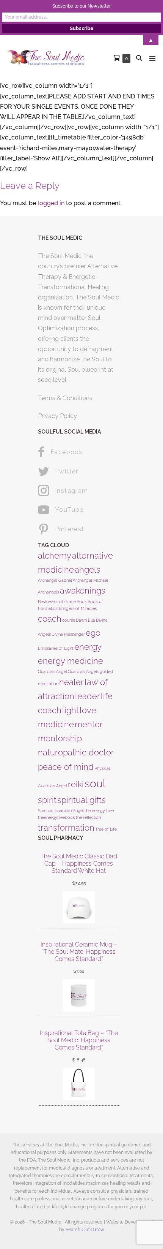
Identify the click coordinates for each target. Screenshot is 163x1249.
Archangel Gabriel (55, 580)
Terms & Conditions (65, 398)
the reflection (88, 817)
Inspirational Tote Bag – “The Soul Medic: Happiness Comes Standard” (79, 1040)
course (68, 620)
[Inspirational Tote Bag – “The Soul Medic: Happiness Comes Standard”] (78, 1084)
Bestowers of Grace (57, 601)
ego (93, 633)
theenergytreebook (56, 817)
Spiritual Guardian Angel (61, 810)
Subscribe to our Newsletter (81, 6)
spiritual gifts (81, 800)
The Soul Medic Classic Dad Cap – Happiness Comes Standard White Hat (78, 863)
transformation (66, 828)
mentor (89, 724)
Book (82, 601)
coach (49, 619)
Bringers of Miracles (78, 608)
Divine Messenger (68, 634)
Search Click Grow (85, 1229)
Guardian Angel (52, 671)
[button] (139, 58)
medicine (56, 724)
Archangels (48, 592)
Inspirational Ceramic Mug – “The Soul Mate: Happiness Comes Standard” (79, 951)
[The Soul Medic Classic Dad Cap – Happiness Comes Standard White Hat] (78, 907)
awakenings (82, 590)
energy (88, 647)
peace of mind (66, 767)
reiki (76, 784)
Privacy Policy (57, 415)
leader (87, 696)
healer (71, 682)
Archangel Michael (90, 580)
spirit (47, 800)
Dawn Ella (85, 620)
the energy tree (99, 810)
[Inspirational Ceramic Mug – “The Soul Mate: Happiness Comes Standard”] (78, 995)
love (88, 710)
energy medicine (70, 661)
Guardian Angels (83, 671)
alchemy (54, 555)
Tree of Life (106, 829)
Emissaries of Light (56, 648)
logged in (51, 203)
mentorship (60, 738)
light (70, 710)
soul (95, 783)
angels (87, 570)
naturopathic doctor (76, 752)
